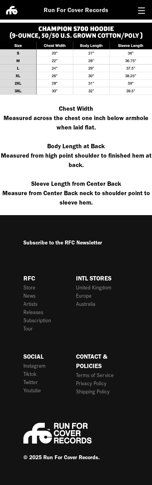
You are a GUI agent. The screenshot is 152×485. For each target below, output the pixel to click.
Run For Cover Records (76, 10)
